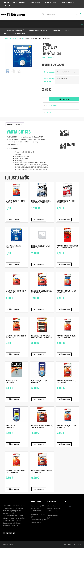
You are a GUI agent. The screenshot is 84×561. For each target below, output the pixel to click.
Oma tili (7, 5)
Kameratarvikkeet (15, 38)
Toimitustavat (51, 105)
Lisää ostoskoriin (64, 99)
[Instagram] (10, 533)
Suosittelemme (19, 33)
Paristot (23, 38)
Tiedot (48, 112)
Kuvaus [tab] (9, 124)
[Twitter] (7, 533)
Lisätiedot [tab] (19, 124)
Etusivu (6, 38)
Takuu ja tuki (35, 2)
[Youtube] (14, 533)
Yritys (6, 2)
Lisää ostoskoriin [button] (13, 219)
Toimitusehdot (50, 2)
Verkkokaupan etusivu (38, 30)
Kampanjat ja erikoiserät (14, 30)
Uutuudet (68, 30)
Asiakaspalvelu (19, 2)
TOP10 (6, 33)
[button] (60, 105)
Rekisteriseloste (67, 2)
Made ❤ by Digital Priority (72, 544)
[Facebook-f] (4, 533)
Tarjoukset (56, 30)
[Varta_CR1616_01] (22, 56)
